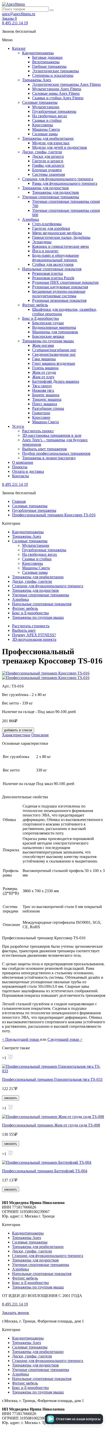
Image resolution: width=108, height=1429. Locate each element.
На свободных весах (49, 116)
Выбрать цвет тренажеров (44, 449)
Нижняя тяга (43, 390)
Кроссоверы (42, 125)
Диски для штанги (48, 156)
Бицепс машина (45, 395)
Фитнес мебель (35, 305)
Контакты (20, 476)
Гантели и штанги (47, 161)
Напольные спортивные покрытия (51, 269)
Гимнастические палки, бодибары (61, 237)
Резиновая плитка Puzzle (53, 278)
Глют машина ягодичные (53, 363)
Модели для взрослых (51, 143)
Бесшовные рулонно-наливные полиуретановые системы (58, 293)
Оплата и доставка (28, 471)
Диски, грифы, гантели (42, 152)
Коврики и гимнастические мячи (60, 246)
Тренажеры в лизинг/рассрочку (49, 458)
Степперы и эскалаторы (52, 75)
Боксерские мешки (48, 336)
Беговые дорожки (47, 57)
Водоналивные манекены (54, 327)
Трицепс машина (46, 399)
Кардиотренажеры (38, 53)
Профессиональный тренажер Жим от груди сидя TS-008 (51, 1125)
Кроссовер (41, 417)
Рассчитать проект (38, 431)
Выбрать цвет (24, 630)
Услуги (18, 426)
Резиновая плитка (47, 273)
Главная (19, 501)
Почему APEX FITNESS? (34, 635)
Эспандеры (41, 242)
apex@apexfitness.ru (18, 14)
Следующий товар (64, 1039)
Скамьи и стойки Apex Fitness (57, 98)
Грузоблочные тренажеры (54, 111)
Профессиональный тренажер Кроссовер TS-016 (53, 515)
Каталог (19, 48)
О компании (22, 462)
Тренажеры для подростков (45, 188)
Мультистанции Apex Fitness (56, 89)
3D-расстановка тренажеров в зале (51, 435)
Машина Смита (45, 422)
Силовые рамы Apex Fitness (56, 93)
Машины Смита (46, 129)
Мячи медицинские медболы (57, 233)
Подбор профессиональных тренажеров (56, 453)
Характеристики (16, 735)
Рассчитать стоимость (30, 626)
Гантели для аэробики (51, 228)
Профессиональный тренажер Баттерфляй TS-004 (44, 1171)
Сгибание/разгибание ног (54, 350)
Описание (40, 735)
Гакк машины (44, 359)
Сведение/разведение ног (54, 354)
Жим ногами (43, 345)
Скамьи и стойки (47, 120)
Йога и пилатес (45, 251)
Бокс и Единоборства (40, 318)
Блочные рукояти (47, 170)
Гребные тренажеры (49, 66)
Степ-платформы (47, 224)
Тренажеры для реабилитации (48, 138)
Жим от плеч (43, 377)
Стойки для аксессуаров (53, 264)
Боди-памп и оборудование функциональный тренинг (55, 257)
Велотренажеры (46, 62)
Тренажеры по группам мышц (48, 341)
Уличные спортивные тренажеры (50, 197)
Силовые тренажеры (40, 102)
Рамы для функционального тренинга (64, 183)
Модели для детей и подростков (59, 147)
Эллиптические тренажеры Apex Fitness (66, 84)
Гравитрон (41, 413)
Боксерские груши (48, 323)
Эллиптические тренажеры (55, 71)
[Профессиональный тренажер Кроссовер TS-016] (45, 673)
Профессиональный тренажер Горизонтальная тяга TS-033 (52, 1079)
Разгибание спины (48, 408)
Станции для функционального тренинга (57, 179)
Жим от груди (44, 372)
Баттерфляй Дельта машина (55, 381)
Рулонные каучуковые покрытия (60, 287)
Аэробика (30, 219)
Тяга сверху (42, 386)
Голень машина (45, 368)
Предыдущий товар (21, 1039)
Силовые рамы (45, 134)
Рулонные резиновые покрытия (59, 300)
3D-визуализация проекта (34, 639)
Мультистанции (45, 107)
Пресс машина (44, 404)
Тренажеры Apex (36, 80)
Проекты (19, 467)
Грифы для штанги (48, 165)
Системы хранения (48, 174)
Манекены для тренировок (55, 332)
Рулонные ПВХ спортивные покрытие (65, 282)
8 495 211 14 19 (15, 23)
